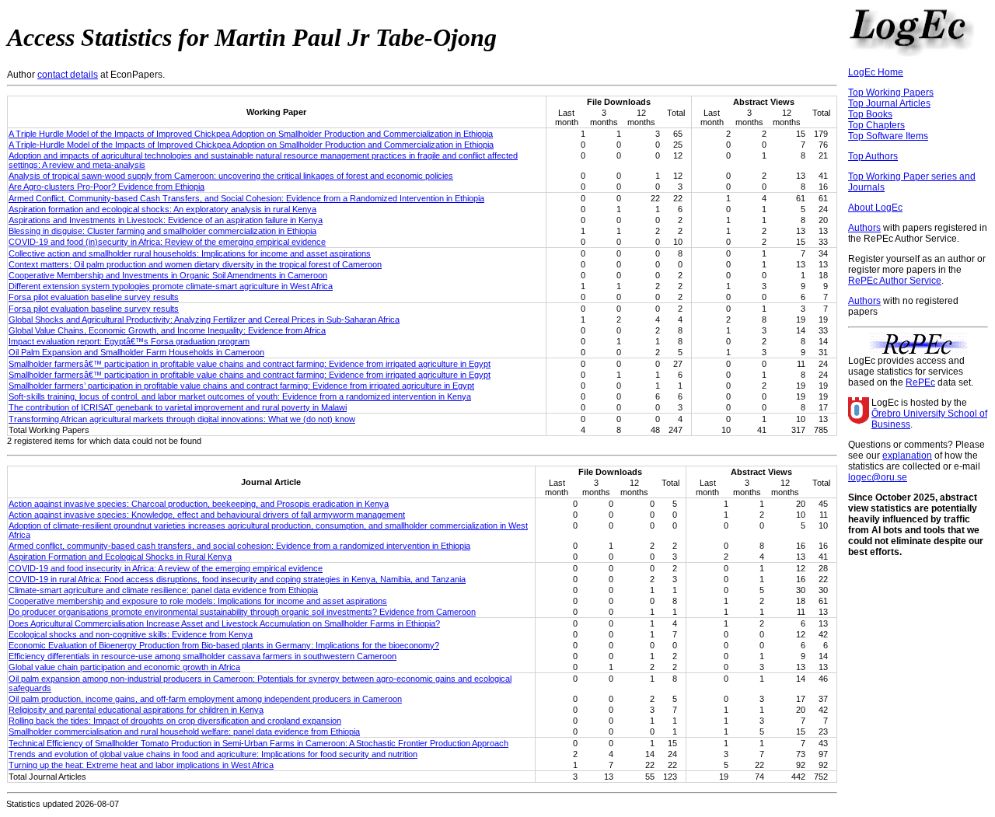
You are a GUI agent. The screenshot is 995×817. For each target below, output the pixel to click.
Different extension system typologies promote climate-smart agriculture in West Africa (171, 286)
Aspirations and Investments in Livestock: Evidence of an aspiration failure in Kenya (166, 220)
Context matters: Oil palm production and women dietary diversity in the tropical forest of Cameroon (195, 264)
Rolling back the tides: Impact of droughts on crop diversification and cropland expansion (175, 720)
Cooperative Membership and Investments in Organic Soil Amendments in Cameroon (168, 275)
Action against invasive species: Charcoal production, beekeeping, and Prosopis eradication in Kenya (199, 503)
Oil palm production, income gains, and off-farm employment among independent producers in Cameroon (205, 699)
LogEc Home (875, 72)
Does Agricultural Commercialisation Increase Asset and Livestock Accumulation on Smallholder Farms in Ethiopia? (224, 623)
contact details (67, 74)
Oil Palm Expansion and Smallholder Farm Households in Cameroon (136, 352)
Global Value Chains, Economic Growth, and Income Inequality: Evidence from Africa (167, 330)
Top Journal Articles (889, 103)
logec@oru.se (877, 477)
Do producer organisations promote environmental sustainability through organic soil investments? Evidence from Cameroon (242, 611)
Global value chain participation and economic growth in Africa (124, 667)
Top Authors (873, 156)
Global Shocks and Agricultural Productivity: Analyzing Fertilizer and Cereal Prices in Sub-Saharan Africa (204, 319)
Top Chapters (876, 125)
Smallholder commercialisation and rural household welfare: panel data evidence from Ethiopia (184, 731)
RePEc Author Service (894, 280)
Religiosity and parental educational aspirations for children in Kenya (136, 709)
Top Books (870, 114)
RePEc (920, 382)
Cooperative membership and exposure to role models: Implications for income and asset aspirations (198, 601)
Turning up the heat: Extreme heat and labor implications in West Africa (141, 765)
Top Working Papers (891, 92)
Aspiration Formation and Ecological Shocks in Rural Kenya (120, 556)
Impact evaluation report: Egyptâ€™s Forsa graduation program (129, 341)
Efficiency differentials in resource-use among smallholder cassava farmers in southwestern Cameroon (202, 656)
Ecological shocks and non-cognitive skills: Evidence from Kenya (131, 634)
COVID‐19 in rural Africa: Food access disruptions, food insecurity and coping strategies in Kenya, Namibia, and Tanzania (237, 579)
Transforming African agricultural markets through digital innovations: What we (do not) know (182, 419)
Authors (864, 227)
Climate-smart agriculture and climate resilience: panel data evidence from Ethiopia (163, 590)
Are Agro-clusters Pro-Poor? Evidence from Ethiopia (106, 186)
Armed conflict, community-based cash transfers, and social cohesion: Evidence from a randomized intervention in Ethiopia (239, 545)
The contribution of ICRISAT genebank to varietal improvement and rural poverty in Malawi (178, 407)
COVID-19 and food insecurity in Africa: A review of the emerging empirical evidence (166, 568)
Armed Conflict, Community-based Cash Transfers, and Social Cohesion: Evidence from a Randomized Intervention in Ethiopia (246, 198)
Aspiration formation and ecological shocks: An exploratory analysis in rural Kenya (162, 209)
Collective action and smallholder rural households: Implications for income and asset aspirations (190, 253)
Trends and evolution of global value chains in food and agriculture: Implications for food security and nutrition (213, 754)
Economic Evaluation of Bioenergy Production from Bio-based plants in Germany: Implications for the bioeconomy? (224, 645)
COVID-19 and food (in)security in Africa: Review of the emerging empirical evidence (167, 241)
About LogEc (875, 207)
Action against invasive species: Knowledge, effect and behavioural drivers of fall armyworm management (207, 514)
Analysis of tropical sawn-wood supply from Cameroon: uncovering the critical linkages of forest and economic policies (231, 175)
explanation (907, 455)
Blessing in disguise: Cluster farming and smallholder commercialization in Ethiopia (162, 231)
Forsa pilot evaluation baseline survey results (94, 297)
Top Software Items (888, 136)
